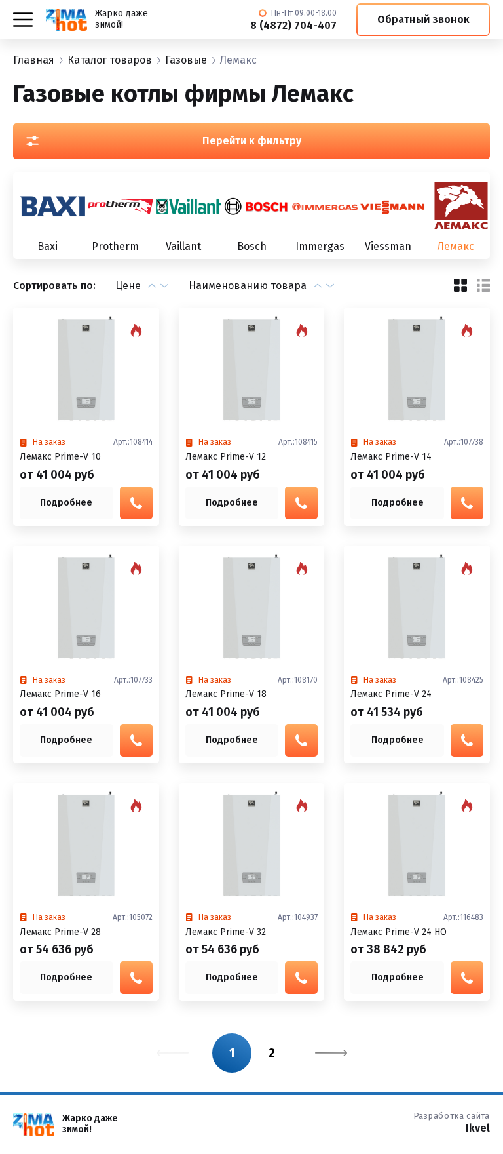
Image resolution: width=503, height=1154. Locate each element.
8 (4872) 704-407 (293, 25)
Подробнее (66, 502)
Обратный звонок (423, 19)
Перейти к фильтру (251, 140)
